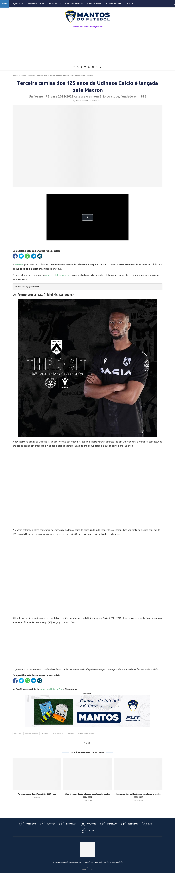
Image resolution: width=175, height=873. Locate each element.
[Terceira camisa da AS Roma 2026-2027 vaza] (37, 774)
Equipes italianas (31, 733)
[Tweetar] (21, 256)
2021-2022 (17, 733)
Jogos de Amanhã (113, 3)
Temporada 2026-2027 (36, 3)
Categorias (54, 3)
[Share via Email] (89, 743)
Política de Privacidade (113, 862)
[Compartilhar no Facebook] (15, 256)
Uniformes (31, 76)
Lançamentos (17, 3)
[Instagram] (81, 67)
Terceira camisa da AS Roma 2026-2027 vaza (37, 794)
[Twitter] (78, 67)
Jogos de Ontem (94, 3)
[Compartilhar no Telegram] (33, 256)
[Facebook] (74, 67)
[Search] (173, 3)
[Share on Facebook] (84, 743)
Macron (45, 733)
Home (4, 3)
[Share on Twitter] (87, 743)
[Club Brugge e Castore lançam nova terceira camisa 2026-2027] (87, 774)
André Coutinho (82, 100)
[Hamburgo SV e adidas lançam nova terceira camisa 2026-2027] (138, 774)
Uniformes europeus (86, 733)
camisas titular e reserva (57, 275)
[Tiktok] (100, 67)
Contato (129, 3)
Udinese (71, 733)
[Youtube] (85, 67)
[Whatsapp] (89, 67)
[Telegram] (93, 67)
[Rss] (96, 67)
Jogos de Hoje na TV (74, 3)
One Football (58, 733)
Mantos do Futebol (19, 76)
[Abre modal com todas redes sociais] (39, 256)
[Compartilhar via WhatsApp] (27, 256)
